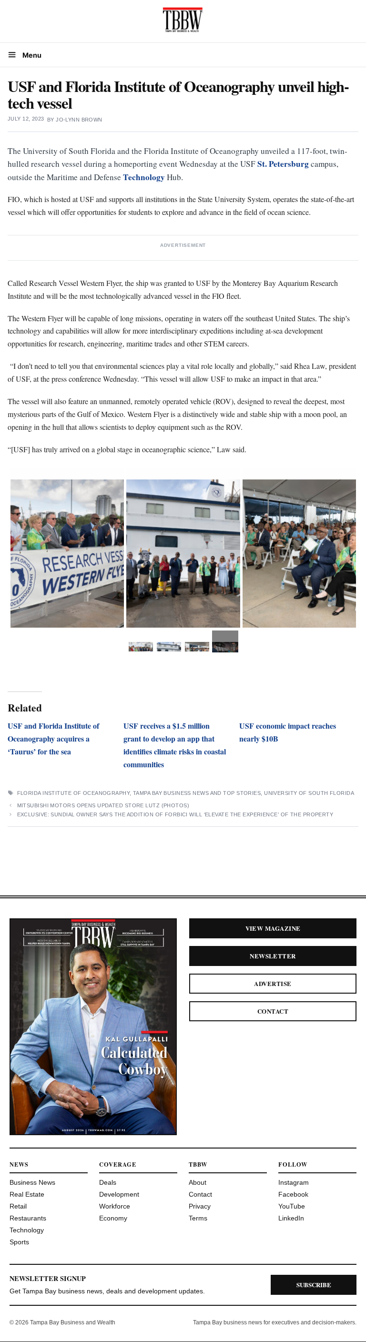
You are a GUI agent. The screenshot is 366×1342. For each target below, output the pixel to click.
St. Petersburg (283, 164)
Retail (18, 1206)
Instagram (293, 1182)
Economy (113, 1218)
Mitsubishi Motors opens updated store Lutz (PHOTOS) (103, 805)
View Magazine (273, 928)
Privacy (200, 1206)
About (197, 1182)
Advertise (272, 983)
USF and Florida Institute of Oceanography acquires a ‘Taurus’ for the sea (53, 738)
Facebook (293, 1194)
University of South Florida (309, 793)
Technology (144, 177)
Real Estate (27, 1194)
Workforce (114, 1206)
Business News (32, 1182)
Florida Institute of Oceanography (73, 793)
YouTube (291, 1206)
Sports (19, 1242)
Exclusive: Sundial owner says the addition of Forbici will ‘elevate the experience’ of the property (176, 814)
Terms (198, 1218)
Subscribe (313, 1284)
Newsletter (273, 955)
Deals (107, 1182)
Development (119, 1194)
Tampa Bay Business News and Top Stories (197, 793)
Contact (272, 1011)
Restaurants (28, 1218)
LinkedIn (291, 1218)
